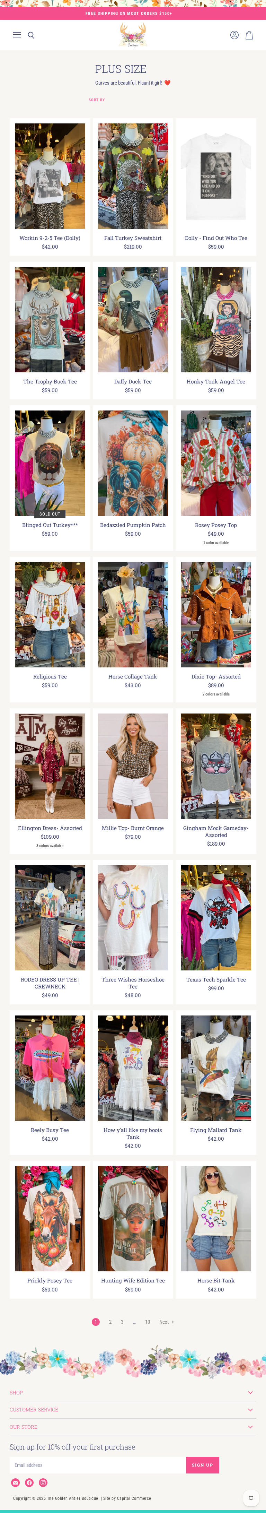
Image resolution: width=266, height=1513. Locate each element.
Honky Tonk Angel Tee (216, 381)
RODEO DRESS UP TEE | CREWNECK (50, 983)
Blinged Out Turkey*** (50, 524)
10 (147, 1322)
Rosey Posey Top (216, 524)
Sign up (202, 1465)
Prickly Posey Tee (49, 1280)
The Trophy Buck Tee (50, 381)
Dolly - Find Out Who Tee (216, 237)
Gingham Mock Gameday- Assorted (216, 831)
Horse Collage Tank (132, 676)
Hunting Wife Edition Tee (133, 1280)
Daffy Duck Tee (133, 381)
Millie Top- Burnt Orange (133, 827)
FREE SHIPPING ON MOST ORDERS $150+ (129, 13)
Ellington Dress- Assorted (50, 827)
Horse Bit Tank (216, 1280)
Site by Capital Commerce (127, 1498)
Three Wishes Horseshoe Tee (133, 983)
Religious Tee (50, 676)
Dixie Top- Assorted (216, 676)
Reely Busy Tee (50, 1129)
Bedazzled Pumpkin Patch (133, 524)
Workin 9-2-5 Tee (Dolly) (49, 237)
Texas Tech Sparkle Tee (216, 979)
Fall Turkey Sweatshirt (132, 237)
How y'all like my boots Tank (133, 1133)
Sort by (97, 100)
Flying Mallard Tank (216, 1129)
